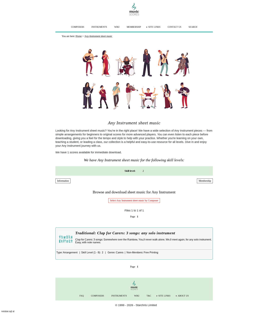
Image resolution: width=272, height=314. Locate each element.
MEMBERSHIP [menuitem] (134, 27)
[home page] (134, 9)
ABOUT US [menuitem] (183, 296)
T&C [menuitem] (149, 296)
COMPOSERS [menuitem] (77, 27)
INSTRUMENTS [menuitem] (99, 27)
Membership (205, 180)
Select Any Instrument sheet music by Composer (134, 200)
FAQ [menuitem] (81, 296)
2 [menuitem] (143, 171)
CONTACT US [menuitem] (174, 27)
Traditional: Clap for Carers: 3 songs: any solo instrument (125, 233)
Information (63, 180)
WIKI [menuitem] (116, 27)
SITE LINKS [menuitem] (154, 27)
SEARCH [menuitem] (193, 27)
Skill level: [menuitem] (130, 171)
